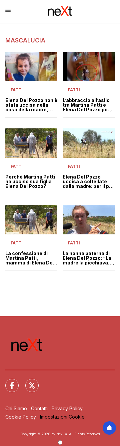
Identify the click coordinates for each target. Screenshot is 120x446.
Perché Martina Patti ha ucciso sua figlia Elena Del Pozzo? (30, 182)
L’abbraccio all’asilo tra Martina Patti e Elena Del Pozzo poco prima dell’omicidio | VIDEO (88, 105)
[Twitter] (28, 381)
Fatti (17, 89)
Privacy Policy (67, 408)
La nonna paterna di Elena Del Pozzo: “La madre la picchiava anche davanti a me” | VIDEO (89, 258)
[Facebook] (8, 381)
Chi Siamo (16, 408)
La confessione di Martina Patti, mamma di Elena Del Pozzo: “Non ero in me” (29, 258)
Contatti (39, 408)
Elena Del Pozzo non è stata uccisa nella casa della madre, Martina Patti (31, 105)
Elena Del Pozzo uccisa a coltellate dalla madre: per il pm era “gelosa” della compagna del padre (88, 182)
